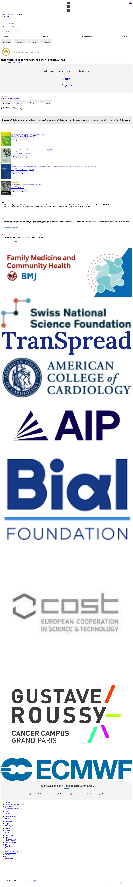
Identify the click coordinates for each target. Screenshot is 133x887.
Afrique (7, 818)
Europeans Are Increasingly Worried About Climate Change (27, 134)
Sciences (7, 837)
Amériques (8, 828)
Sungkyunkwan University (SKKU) (22, 170)
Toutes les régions (10, 816)
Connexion (12, 23)
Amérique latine (10, 825)
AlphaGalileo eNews (11, 851)
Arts (6, 844)
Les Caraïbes (9, 821)
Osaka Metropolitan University (15, 62)
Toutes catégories (10, 835)
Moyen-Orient (9, 827)
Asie (6, 820)
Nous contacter (9, 858)
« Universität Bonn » (17, 188)
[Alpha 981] (5, 16)
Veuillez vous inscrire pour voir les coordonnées (26, 52)
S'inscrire (11, 26)
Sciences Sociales (10, 841)
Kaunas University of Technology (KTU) (24, 136)
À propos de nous (10, 853)
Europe (7, 823)
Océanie (7, 830)
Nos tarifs (8, 854)
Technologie (8, 846)
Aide (6, 856)
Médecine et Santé (10, 839)
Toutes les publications (12, 808)
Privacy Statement (34, 881)
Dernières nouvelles (11, 806)
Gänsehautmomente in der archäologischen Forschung (26, 184)
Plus (130, 3)
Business (7, 848)
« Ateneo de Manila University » (21, 153)
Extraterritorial (9, 832)
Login (66, 78)
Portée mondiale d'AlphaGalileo (14, 804)
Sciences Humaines (11, 842)
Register (66, 85)
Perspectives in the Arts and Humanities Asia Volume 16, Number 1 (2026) (31, 150)
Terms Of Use (24, 881)
